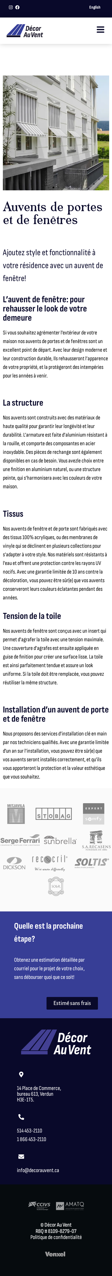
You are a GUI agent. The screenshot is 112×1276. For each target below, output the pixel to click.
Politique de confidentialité (56, 1237)
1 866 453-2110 (31, 1139)
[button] (48, 187)
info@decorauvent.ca (38, 1170)
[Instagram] (11, 7)
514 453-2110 (29, 1130)
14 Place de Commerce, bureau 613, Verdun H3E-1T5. (39, 1094)
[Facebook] (17, 7)
